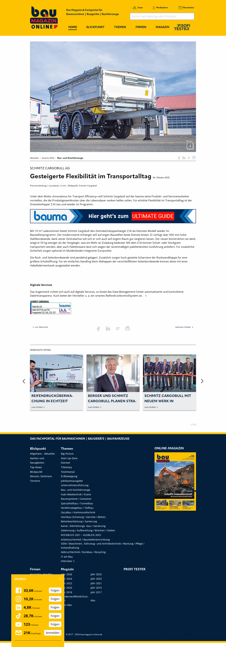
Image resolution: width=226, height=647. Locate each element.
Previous (23, 383)
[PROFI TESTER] (182, 27)
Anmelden (53, 633)
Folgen (55, 590)
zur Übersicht (41, 327)
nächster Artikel (183, 327)
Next (202, 383)
